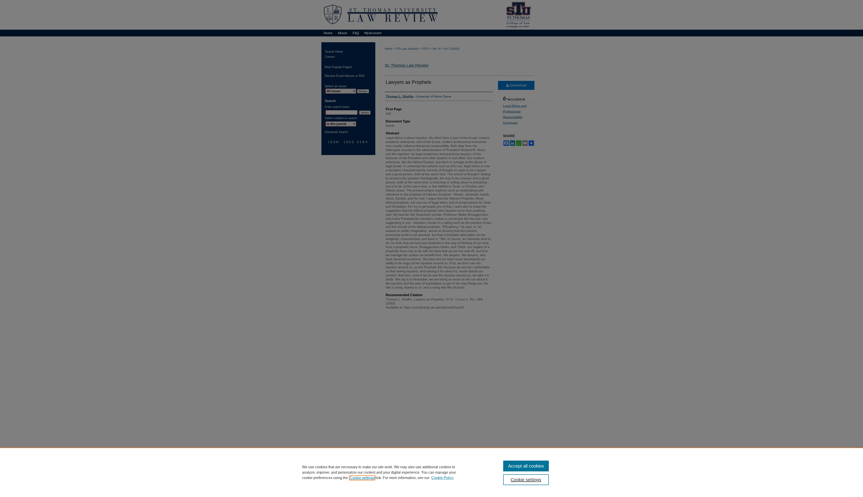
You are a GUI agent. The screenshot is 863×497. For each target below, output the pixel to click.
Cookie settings (362, 478)
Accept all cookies (526, 466)
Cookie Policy (442, 478)
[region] (431, 472)
